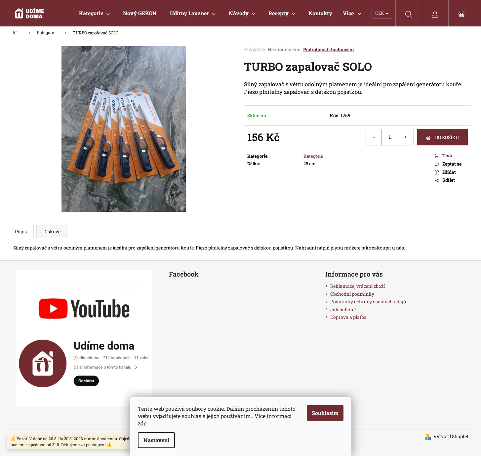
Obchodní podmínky (352, 294)
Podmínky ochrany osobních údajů (368, 301)
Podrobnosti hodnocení (328, 49)
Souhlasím (325, 412)
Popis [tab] (21, 231)
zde (142, 423)
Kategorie (313, 156)
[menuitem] (94, 13)
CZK (380, 13)
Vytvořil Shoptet (450, 436)
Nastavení (156, 440)
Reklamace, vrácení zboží (357, 286)
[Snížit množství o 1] (374, 137)
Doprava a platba (348, 317)
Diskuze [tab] (51, 231)
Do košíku (447, 137)
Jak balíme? (343, 309)
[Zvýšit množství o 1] (406, 137)
